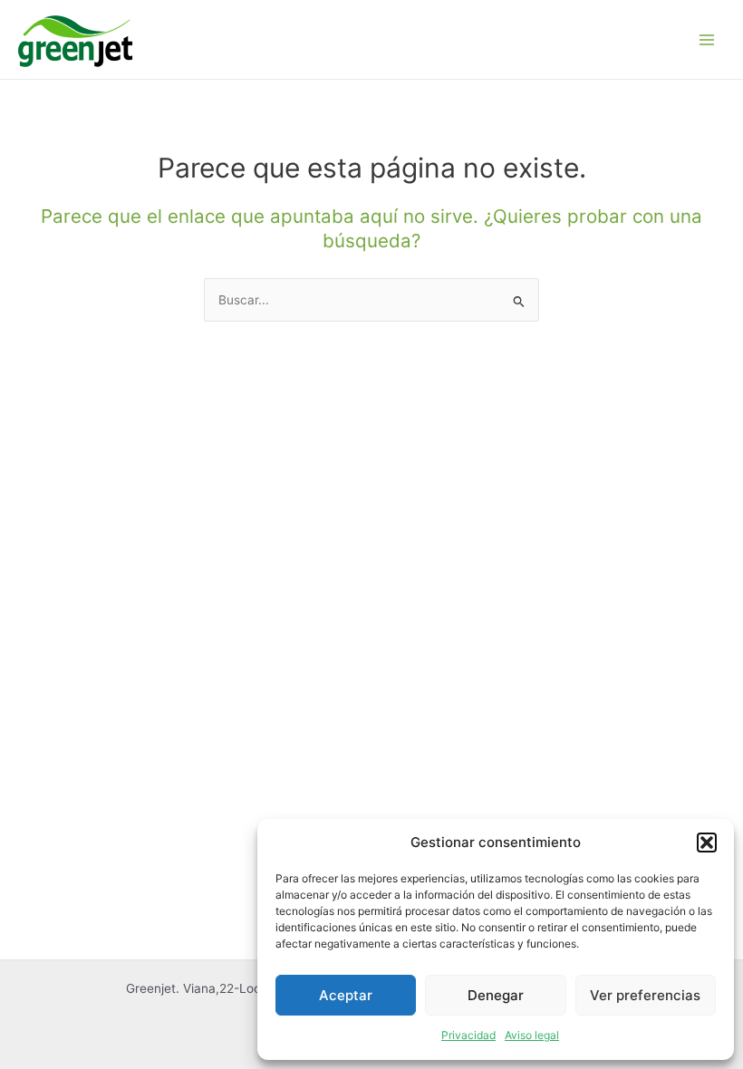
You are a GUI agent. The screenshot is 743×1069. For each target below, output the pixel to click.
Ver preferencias (645, 995)
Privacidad (468, 1035)
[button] (707, 842)
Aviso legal (532, 1035)
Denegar (496, 995)
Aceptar (345, 995)
